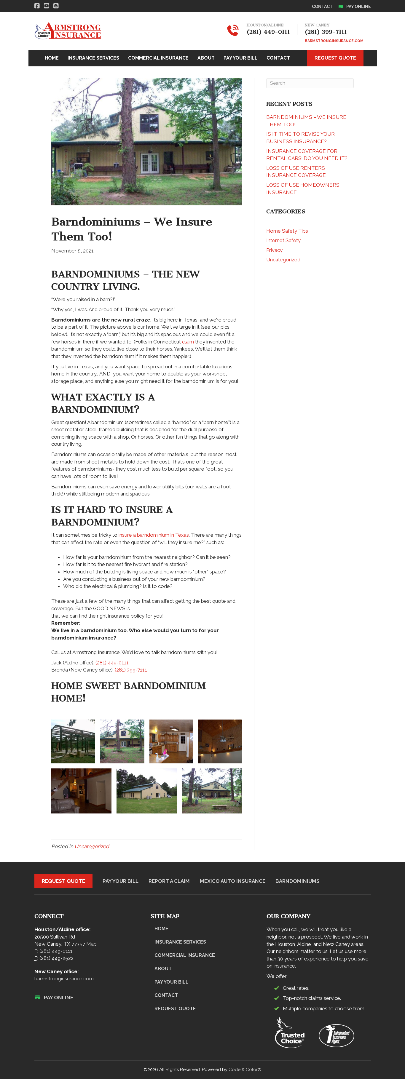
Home (161, 928)
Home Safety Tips (287, 231)
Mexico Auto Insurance (232, 881)
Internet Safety (283, 240)
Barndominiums (297, 881)
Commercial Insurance (184, 955)
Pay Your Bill (120, 881)
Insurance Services (180, 942)
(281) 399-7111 (131, 670)
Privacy (274, 250)
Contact (322, 6)
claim (188, 342)
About (163, 968)
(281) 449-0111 (112, 663)
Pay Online (358, 6)
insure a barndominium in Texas (154, 535)
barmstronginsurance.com (64, 979)
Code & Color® (245, 1069)
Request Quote (63, 881)
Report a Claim (169, 881)
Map (91, 944)
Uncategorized (91, 846)
